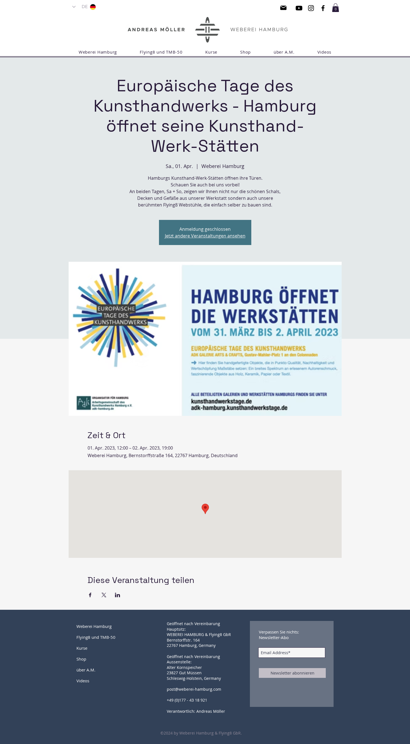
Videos (82, 680)
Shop (81, 659)
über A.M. (85, 670)
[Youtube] (299, 8)
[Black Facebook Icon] (323, 8)
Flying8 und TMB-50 (95, 637)
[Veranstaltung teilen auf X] (104, 595)
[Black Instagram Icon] (311, 8)
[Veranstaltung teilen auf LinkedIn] (117, 595)
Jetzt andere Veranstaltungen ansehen (205, 236)
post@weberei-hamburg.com (194, 689)
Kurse (81, 648)
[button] (335, 7)
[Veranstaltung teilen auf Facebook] (90, 595)
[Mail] (283, 8)
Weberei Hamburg (94, 626)
